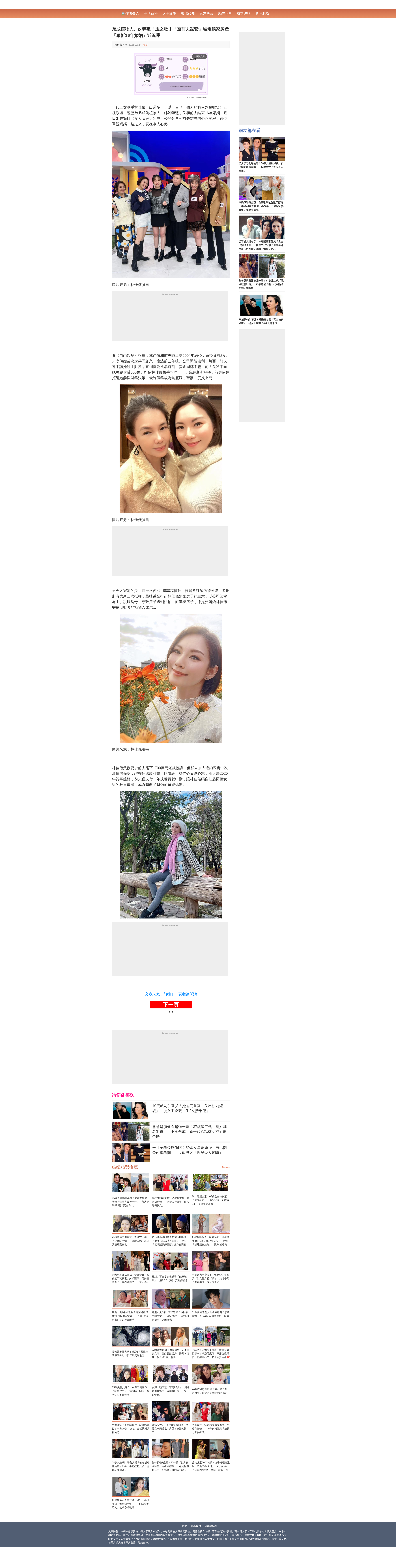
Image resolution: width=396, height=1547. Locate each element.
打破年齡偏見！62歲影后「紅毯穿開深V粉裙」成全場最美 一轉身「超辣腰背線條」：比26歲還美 (210, 1241)
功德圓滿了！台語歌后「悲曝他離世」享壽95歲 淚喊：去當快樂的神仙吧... (130, 1429)
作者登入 (132, 13)
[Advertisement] (170, 319)
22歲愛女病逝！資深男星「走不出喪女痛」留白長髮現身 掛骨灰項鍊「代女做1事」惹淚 (170, 1354)
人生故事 (169, 13)
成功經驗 (243, 13)
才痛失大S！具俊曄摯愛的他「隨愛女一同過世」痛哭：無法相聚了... (170, 1429)
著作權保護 (210, 1526)
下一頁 (171, 1005)
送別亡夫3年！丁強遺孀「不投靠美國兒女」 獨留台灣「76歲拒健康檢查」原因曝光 (170, 1316)
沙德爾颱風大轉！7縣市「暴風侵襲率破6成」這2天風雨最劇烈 (130, 1353)
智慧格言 (206, 13)
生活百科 (151, 13)
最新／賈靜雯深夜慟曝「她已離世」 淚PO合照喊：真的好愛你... (170, 1278)
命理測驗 (262, 13)
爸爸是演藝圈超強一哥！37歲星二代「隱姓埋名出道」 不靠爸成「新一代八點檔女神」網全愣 (189, 1132)
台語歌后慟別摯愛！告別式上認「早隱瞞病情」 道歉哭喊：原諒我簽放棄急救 (130, 1241)
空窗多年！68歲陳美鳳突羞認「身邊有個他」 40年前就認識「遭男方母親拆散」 (210, 1429)
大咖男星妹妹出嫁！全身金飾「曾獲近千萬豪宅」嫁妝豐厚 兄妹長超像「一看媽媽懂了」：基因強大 (130, 1278)
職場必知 (188, 13)
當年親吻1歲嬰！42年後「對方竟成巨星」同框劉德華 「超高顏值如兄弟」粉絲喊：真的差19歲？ (170, 1466)
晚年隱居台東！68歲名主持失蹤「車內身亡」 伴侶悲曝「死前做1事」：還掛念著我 (210, 1200)
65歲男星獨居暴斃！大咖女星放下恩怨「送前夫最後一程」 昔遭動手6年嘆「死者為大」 (130, 1202)
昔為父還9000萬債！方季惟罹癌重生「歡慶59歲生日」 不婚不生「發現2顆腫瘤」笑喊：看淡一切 (211, 1466)
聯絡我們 (196, 1526)
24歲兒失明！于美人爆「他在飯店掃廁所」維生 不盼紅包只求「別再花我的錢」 (130, 1466)
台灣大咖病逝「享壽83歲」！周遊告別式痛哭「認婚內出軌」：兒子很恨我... (170, 1391)
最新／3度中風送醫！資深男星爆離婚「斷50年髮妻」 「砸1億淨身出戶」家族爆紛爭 (130, 1316)
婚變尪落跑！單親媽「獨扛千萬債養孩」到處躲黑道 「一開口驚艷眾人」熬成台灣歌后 (130, 1504)
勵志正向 (225, 13)
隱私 (184, 1526)
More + (226, 1167)
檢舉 (145, 44)
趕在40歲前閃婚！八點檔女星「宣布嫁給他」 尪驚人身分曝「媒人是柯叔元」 (170, 1202)
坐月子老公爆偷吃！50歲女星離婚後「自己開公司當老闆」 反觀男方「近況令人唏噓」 (189, 1150)
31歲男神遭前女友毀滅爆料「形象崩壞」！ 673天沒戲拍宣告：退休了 (210, 1316)
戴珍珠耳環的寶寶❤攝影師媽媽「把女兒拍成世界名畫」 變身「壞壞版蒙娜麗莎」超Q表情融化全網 (170, 1241)
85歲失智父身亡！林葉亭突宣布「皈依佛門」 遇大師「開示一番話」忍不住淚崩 (130, 1391)
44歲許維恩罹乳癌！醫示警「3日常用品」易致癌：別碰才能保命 (210, 1391)
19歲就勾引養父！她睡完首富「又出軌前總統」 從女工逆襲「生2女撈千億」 (187, 1108)
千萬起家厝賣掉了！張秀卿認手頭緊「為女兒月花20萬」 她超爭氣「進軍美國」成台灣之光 (210, 1278)
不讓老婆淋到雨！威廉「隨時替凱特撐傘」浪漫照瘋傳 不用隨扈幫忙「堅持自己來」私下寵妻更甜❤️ (211, 1354)
